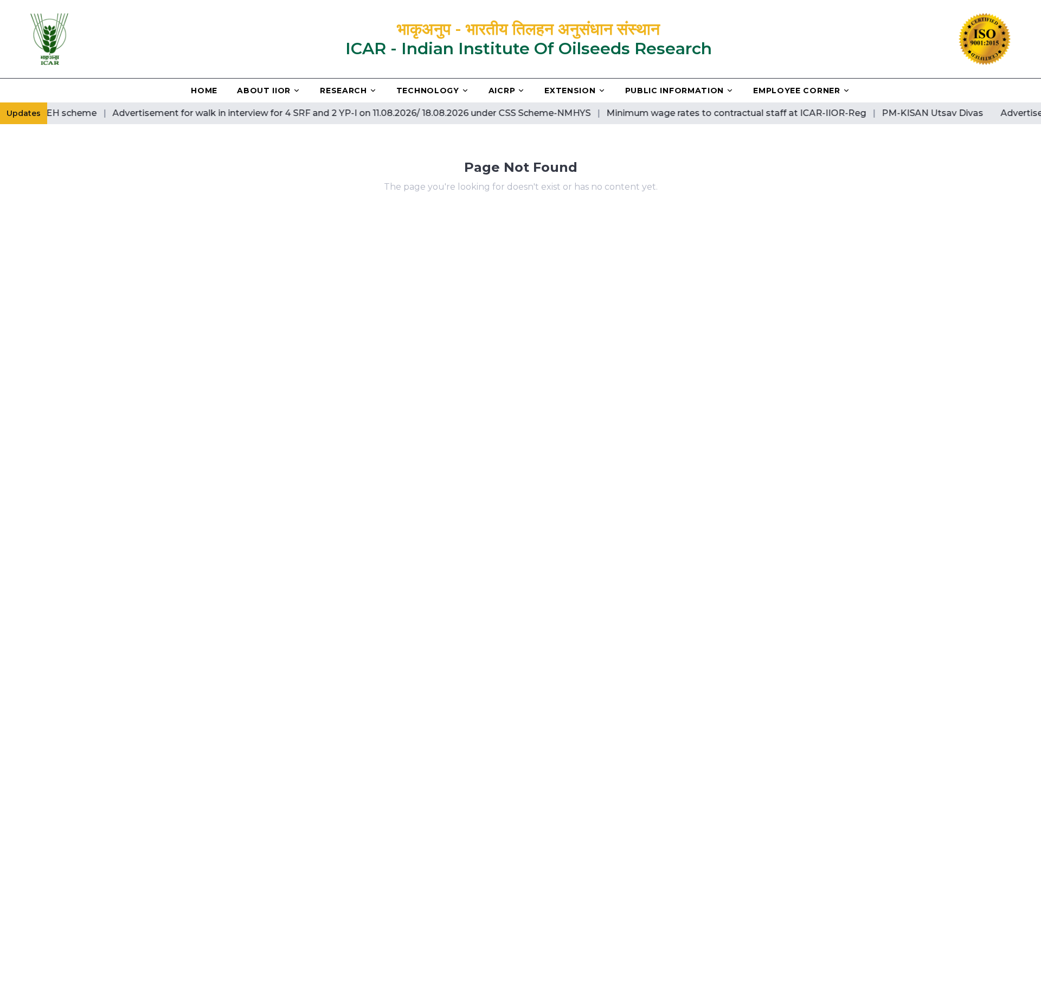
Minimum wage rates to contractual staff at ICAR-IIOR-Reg (720, 113)
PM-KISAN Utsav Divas (916, 113)
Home (204, 90)
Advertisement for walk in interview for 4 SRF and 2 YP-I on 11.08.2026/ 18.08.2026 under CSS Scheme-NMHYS (336, 113)
